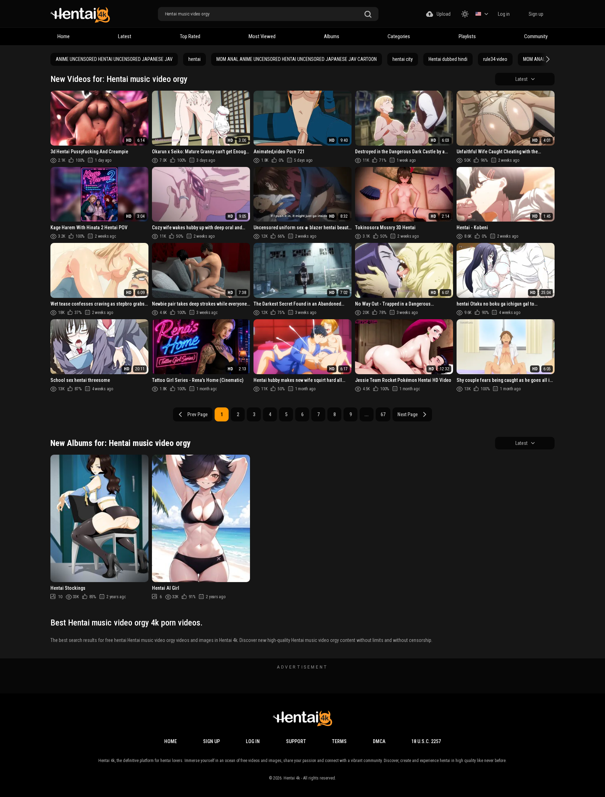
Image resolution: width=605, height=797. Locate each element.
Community (536, 36)
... (366, 414)
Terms (339, 741)
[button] (547, 59)
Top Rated (190, 36)
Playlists (467, 36)
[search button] (367, 15)
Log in (504, 14)
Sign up (536, 14)
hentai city (402, 59)
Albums (331, 36)
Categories (399, 36)
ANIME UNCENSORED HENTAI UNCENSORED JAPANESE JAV (114, 59)
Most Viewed (262, 36)
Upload (444, 14)
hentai (194, 59)
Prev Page (197, 414)
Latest (124, 36)
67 (383, 414)
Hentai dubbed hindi (448, 59)
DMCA (379, 741)
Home (63, 36)
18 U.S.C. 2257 (426, 741)
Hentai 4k (292, 778)
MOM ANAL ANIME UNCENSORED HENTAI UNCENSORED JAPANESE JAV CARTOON (296, 59)
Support (296, 741)
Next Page (407, 414)
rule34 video (495, 59)
